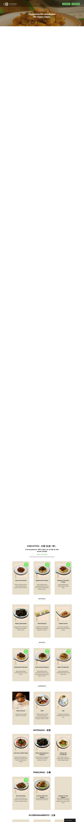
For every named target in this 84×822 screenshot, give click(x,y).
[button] (10, 579)
